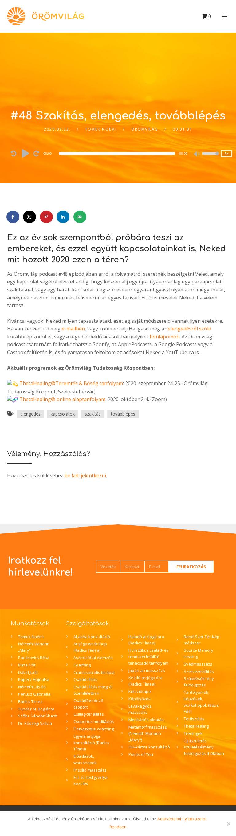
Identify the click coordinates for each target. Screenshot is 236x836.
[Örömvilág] (45, 16)
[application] (118, 153)
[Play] (25, 153)
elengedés (30, 414)
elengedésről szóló (189, 328)
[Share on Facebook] (13, 217)
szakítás (93, 414)
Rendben (118, 826)
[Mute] (197, 154)
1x (226, 153)
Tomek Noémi (101, 129)
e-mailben (73, 328)
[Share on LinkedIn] (63, 217)
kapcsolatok (63, 414)
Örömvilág (144, 129)
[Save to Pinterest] (47, 217)
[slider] (210, 157)
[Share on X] (30, 217)
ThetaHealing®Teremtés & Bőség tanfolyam (71, 383)
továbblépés (123, 414)
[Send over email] (80, 217)
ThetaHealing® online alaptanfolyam (62, 399)
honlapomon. (165, 336)
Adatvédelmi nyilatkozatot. (182, 818)
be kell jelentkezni (85, 475)
